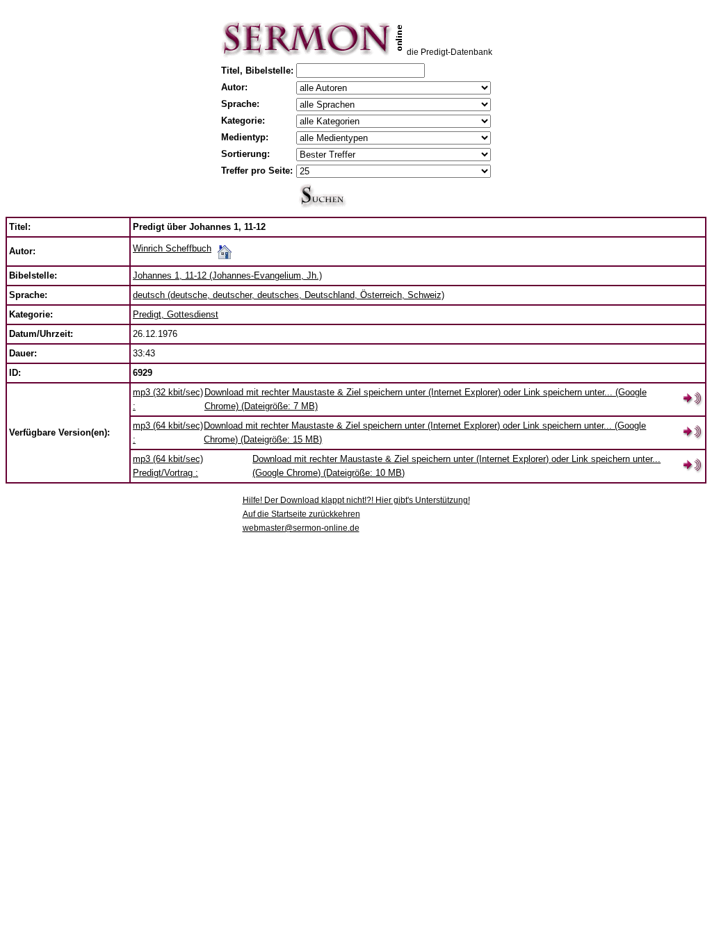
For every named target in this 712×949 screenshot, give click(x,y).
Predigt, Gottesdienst (175, 314)
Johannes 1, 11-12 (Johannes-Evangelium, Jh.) (227, 275)
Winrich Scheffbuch (172, 248)
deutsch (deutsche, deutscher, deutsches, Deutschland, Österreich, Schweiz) (288, 295)
